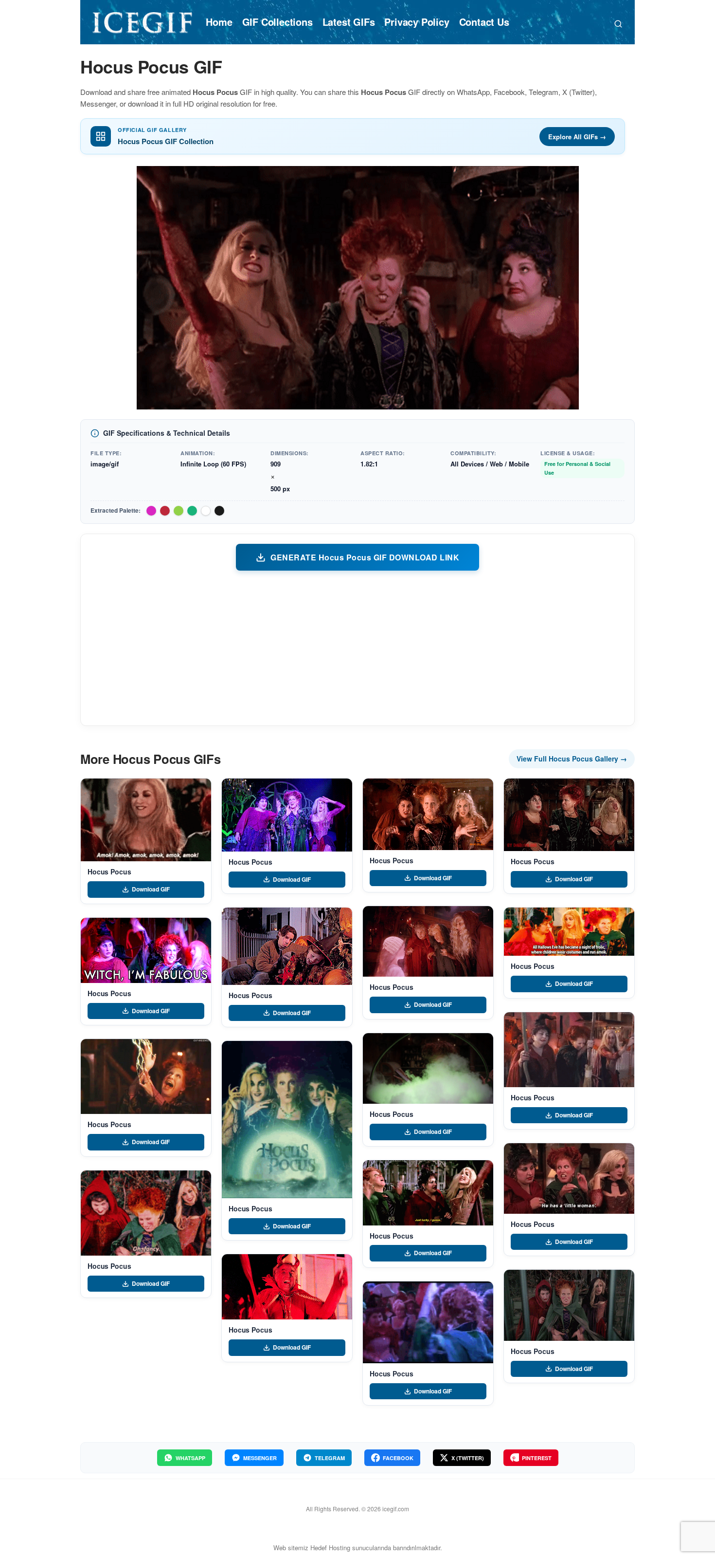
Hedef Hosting (330, 1547)
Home (219, 22)
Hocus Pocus (109, 871)
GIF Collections (277, 22)
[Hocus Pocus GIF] (146, 820)
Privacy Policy (416, 22)
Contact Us (484, 22)
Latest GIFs (348, 22)
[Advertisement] (357, 647)
